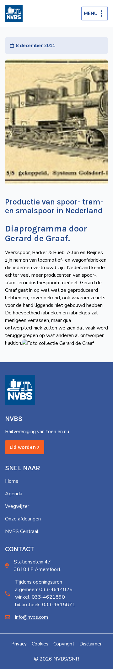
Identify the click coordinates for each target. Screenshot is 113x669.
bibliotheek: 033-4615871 (45, 604)
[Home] (14, 13)
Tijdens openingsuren (38, 582)
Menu (91, 13)
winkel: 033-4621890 (40, 597)
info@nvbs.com (31, 617)
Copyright (63, 644)
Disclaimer (90, 644)
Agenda (13, 493)
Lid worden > (24, 447)
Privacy (19, 644)
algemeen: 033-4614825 (44, 589)
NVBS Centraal (22, 531)
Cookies (40, 644)
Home (12, 481)
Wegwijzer (17, 506)
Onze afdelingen (23, 518)
